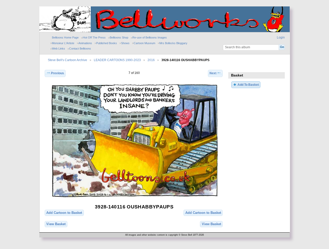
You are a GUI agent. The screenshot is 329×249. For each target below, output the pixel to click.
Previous (57, 73)
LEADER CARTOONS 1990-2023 (117, 60)
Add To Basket (248, 85)
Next (212, 73)
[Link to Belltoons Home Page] (65, 31)
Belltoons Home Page (65, 37)
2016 (151, 60)
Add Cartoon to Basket (64, 213)
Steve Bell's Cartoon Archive (67, 60)
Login (281, 37)
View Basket (56, 224)
